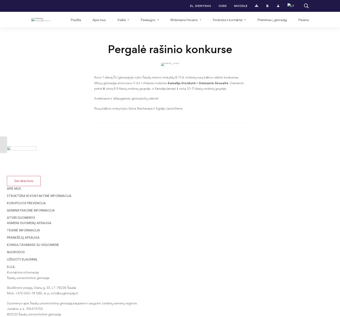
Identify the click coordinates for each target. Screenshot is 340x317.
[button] (24, 181)
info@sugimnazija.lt (64, 293)
